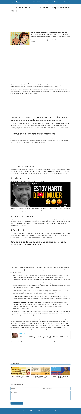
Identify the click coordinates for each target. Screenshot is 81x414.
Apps (69, 1)
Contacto (43, 410)
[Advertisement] (40, 21)
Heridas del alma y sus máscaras (61, 341)
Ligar (51, 1)
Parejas (46, 1)
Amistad (64, 1)
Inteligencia (57, 1)
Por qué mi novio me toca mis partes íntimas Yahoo (24, 341)
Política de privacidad (51, 410)
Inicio (34, 1)
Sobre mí (39, 1)
